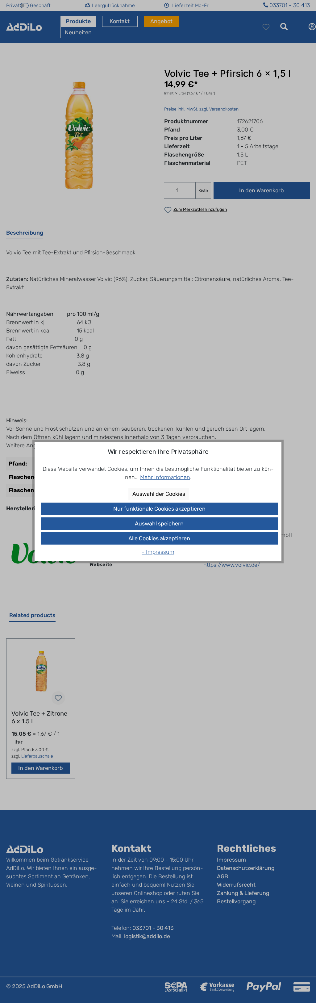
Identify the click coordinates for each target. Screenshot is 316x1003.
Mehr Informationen (165, 477)
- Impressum (158, 552)
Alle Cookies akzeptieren (159, 538)
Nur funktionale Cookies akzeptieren (159, 508)
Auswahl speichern (159, 523)
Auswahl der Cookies (158, 494)
